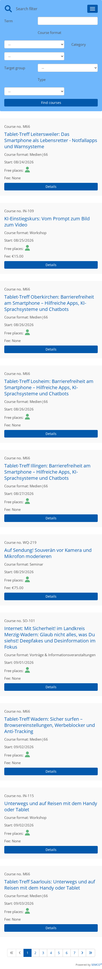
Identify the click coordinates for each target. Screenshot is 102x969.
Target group (14, 67)
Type (42, 79)
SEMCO (96, 964)
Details (51, 186)
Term (8, 20)
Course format (49, 32)
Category (78, 44)
